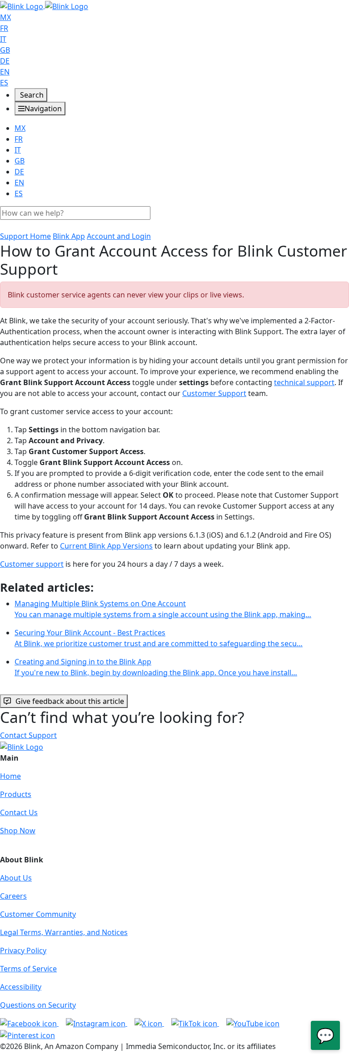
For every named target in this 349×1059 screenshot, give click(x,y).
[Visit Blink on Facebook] (29, 1023)
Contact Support (28, 735)
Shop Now (17, 831)
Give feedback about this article (69, 701)
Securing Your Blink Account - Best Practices (159, 638)
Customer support (32, 564)
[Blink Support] (44, 5)
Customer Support (214, 393)
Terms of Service (28, 969)
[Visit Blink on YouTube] (252, 1023)
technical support (304, 382)
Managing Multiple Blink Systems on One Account (163, 609)
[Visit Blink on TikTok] (195, 1023)
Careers (13, 896)
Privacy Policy (23, 950)
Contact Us (19, 812)
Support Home (25, 236)
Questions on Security (38, 1005)
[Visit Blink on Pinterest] (27, 1034)
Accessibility (20, 987)
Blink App (69, 236)
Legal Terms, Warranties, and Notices (64, 932)
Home (10, 776)
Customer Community (38, 914)
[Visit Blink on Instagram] (96, 1023)
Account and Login (119, 236)
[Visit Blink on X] (149, 1023)
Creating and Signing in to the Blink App (156, 667)
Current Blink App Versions (106, 546)
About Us (16, 878)
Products (15, 794)
